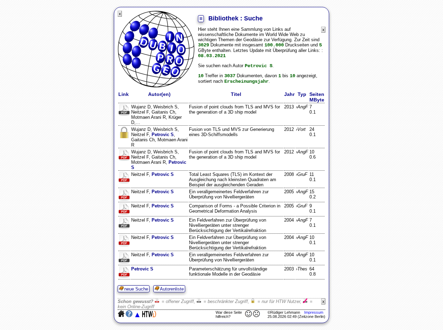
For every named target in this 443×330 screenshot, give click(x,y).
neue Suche (136, 289)
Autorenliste (172, 289)
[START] (156, 86)
